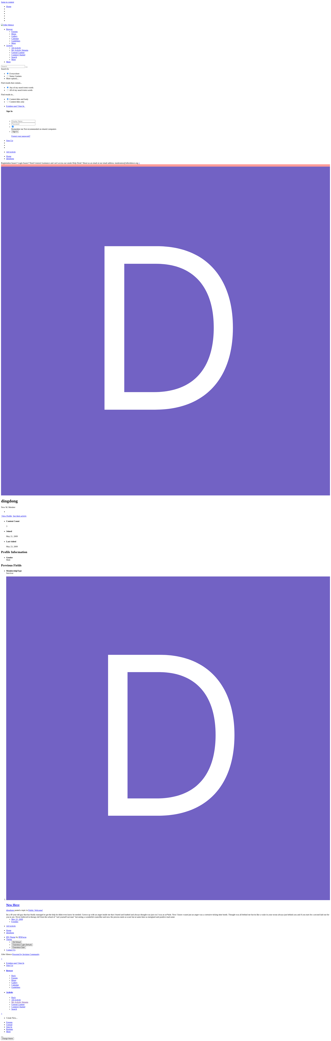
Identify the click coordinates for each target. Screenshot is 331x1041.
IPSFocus (22, 937)
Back (13, 976)
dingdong (10, 910)
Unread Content (17, 52)
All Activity (16, 48)
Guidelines (15, 41)
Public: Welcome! (35, 910)
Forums (14, 32)
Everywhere (14, 74)
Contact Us (10, 950)
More (13, 43)
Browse (9, 29)
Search (14, 57)
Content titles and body (18, 99)
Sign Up (9, 140)
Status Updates (15, 76)
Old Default (16, 942)
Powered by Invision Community (25, 954)
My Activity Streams (19, 50)
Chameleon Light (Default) (22, 945)
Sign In (15, 132)
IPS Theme (10, 937)
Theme (9, 939)
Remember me (17, 129)
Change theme (7, 1039)
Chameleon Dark (18, 947)
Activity (9, 45)
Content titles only (16, 102)
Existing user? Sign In (15, 106)
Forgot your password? (20, 136)
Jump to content (7, 2)
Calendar (15, 38)
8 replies (14, 922)
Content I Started (18, 55)
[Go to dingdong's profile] (168, 899)
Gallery (14, 36)
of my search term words (21, 87)
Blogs (13, 34)
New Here (13, 905)
